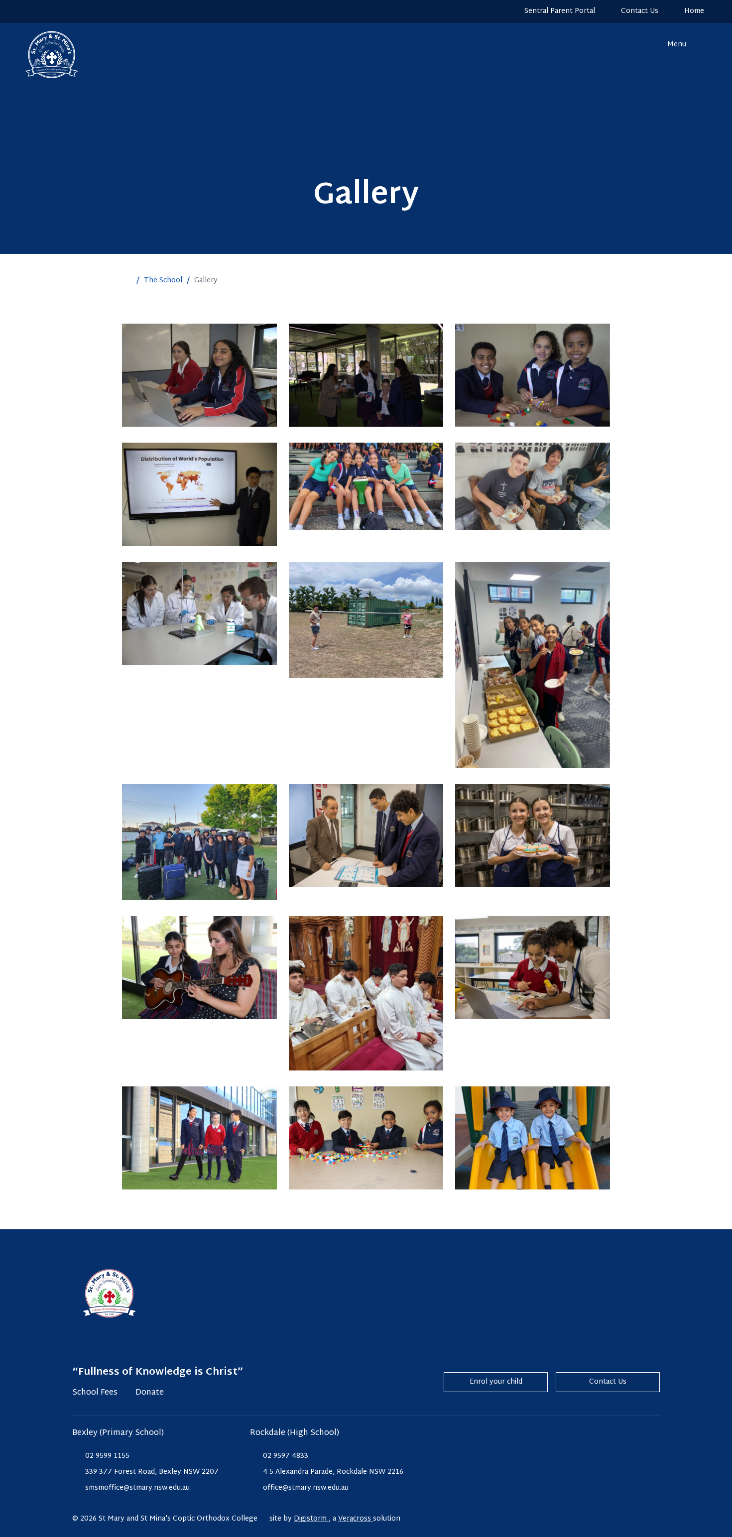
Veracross (355, 1519)
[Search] (642, 45)
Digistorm (311, 1519)
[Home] (42, 55)
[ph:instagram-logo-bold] (29, 11)
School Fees (95, 1393)
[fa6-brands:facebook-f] (48, 11)
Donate (149, 1393)
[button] (127, 281)
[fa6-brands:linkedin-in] (67, 11)
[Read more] (29, 11)
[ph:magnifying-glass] (642, 45)
